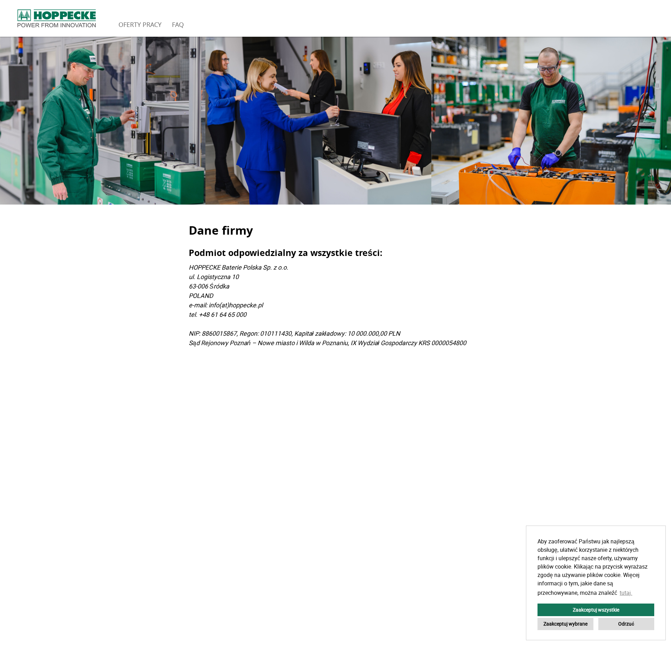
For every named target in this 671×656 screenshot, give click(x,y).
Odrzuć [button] (626, 623)
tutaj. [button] (626, 593)
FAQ (178, 24)
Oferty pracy (139, 24)
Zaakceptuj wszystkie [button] (596, 609)
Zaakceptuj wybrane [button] (565, 623)
